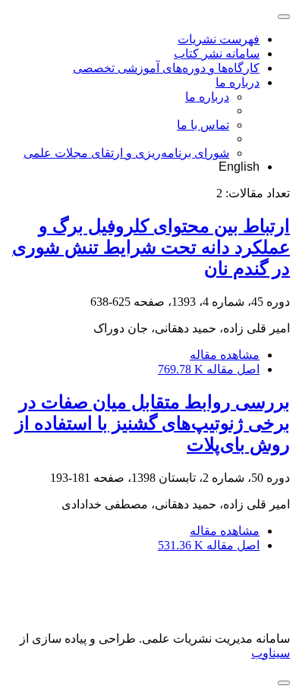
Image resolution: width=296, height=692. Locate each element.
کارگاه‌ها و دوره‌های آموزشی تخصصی (166, 67)
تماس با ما (203, 124)
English (239, 166)
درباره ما (238, 82)
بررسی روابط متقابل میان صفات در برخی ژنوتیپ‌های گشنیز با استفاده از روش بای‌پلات (152, 423)
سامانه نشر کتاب (217, 53)
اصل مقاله (209, 369)
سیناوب (270, 652)
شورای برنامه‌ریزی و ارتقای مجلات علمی (126, 152)
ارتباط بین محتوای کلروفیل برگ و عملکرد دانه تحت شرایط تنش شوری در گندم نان (151, 247)
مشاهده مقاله (225, 354)
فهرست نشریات (219, 39)
